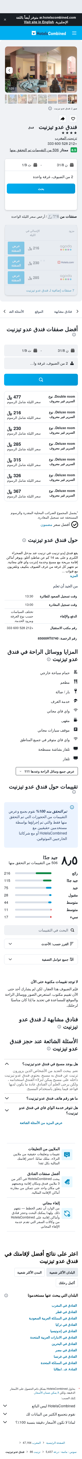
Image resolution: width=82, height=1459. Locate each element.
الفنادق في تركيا (66, 1324)
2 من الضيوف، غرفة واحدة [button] (53, 176)
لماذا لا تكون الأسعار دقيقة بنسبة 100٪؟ (45, 1422)
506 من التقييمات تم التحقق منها (34, 149)
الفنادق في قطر (66, 1311)
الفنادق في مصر (66, 1350)
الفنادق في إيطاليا (65, 1369)
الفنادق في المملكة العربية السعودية (53, 1318)
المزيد (74, 575)
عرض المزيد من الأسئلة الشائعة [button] (41, 1122)
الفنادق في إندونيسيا (63, 1330)
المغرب (36, 1442)
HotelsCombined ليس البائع (53, 1405)
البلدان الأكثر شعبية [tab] (62, 1272)
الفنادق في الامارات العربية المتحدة (53, 1337)
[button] (5, 20)
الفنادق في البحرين (64, 1343)
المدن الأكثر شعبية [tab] (29, 1272)
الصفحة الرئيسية (55, 1442)
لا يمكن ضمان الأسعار (46, 1392)
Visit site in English (39, 22)
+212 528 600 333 (62, 143)
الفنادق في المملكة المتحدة (59, 1362)
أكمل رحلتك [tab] (67, 1282)
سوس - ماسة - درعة (65, 1452)
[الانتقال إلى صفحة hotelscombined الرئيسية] (49, 33)
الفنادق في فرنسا (65, 1356)
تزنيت (37, 1452)
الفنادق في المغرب (64, 1305)
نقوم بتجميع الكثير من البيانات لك (50, 1414)
